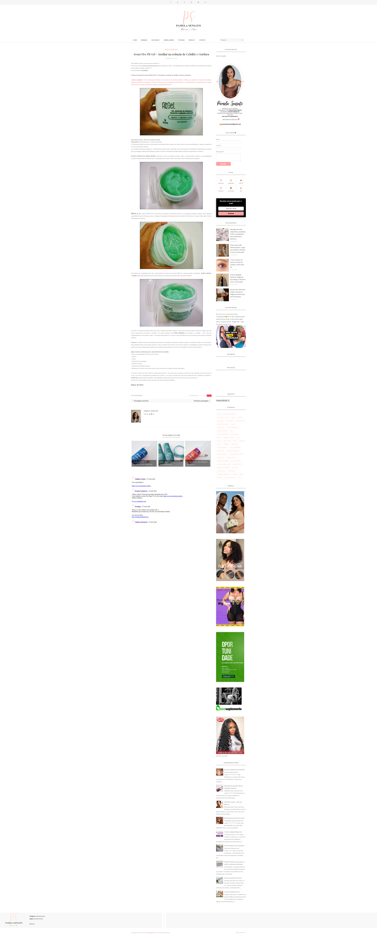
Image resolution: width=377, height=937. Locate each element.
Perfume (241, 441)
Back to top (240, 932)
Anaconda (220, 417)
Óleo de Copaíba (221, 56)
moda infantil (221, 471)
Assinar (231, 213)
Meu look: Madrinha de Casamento (234, 770)
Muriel (219, 437)
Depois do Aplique (222, 424)
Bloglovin (231, 191)
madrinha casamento (223, 467)
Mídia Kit (192, 40)
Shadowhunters (222, 447)
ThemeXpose (150, 932)
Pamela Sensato (151, 411)
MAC (231, 431)
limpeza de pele (236, 464)
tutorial (219, 477)
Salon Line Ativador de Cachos (233, 878)
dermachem (220, 457)
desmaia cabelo (231, 457)
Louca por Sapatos (232, 427)
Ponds (219, 444)
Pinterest (220, 191)
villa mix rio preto (230, 477)
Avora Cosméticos (171, 49)
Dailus (233, 417)
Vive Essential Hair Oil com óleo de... (169, 463)
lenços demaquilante (223, 464)
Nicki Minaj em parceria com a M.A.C (234, 818)
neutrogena (231, 471)
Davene (240, 417)
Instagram (231, 183)
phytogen (234, 474)
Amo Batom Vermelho (229, 414)
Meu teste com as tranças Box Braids (226, 314)
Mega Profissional (222, 434)
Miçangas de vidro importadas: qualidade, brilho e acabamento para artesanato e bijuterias (238, 234)
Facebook (221, 183)
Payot (235, 441)
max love (235, 467)
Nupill (219, 441)
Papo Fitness (227, 441)
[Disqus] (171, 500)
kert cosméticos (236, 461)
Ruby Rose (234, 444)
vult (239, 477)
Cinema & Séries (169, 40)
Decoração (155, 40)
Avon (227, 417)
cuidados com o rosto (236, 454)
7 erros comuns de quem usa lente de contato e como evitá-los (237, 263)
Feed (241, 191)
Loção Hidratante (222, 431)
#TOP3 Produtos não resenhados (234, 846)
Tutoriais (181, 40)
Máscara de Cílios (229, 437)
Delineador (229, 421)
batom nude (220, 451)
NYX (238, 437)
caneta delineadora (233, 451)
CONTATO (202, 40)
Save (210, 395)
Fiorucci (232, 424)
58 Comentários (136, 395)
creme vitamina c (222, 454)
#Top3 (219, 414)
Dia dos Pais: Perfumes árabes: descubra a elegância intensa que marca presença (237, 293)
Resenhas (144, 40)
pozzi (241, 474)
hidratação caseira (222, 461)
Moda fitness (234, 434)
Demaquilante (240, 421)
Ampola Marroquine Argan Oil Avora (195, 463)
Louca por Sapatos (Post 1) (232, 892)
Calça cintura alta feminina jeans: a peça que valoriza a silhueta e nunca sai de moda (237, 248)
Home (135, 40)
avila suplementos (234, 447)
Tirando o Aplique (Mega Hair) (233, 832)
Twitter (241, 183)
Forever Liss (220, 427)
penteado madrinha (223, 474)
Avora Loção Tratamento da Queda (144, 463)
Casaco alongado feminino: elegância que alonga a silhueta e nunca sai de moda (238, 278)
